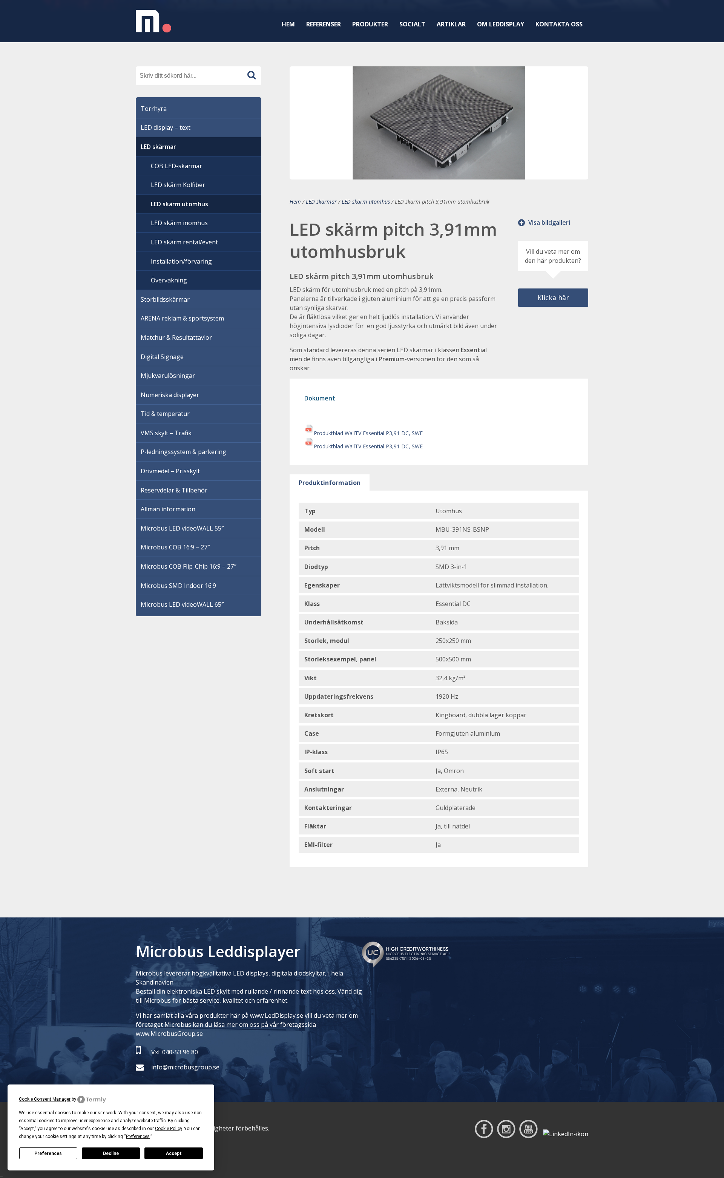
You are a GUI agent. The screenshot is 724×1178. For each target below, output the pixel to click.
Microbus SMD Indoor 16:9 (178, 585)
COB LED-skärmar (176, 166)
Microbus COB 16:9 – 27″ (175, 547)
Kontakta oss (559, 24)
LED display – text (165, 127)
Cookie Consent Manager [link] (45, 1099)
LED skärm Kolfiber (178, 185)
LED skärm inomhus (179, 223)
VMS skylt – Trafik (166, 433)
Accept (174, 1153)
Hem (288, 24)
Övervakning (169, 280)
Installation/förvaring (181, 261)
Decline (111, 1153)
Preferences (48, 1153)
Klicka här (553, 297)
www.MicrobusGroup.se (169, 1033)
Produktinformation (329, 483)
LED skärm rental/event (184, 242)
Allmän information (168, 509)
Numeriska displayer (170, 395)
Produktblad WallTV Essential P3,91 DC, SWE (368, 433)
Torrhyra (154, 108)
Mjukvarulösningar (168, 375)
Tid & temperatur (165, 414)
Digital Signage (162, 357)
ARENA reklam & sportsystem (182, 318)
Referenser (323, 24)
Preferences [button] (138, 1136)
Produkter (370, 24)
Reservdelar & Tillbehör (174, 490)
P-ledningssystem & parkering (183, 452)
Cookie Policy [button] (168, 1128)
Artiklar (451, 24)
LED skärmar (321, 201)
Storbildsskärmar (165, 299)
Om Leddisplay (500, 24)
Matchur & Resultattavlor (176, 337)
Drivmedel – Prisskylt (170, 471)
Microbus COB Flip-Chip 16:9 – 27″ (188, 566)
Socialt (412, 24)
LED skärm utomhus (366, 201)
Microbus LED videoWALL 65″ (182, 604)
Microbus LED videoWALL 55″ (182, 528)
